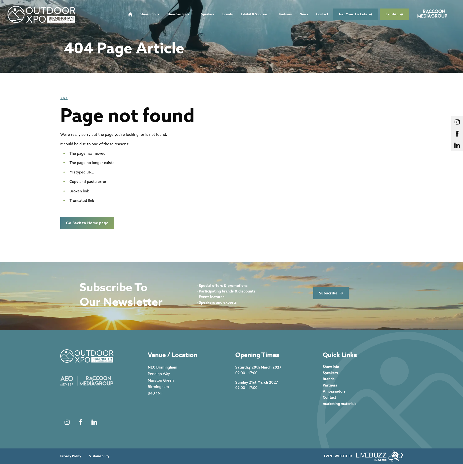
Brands (227, 14)
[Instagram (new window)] (67, 422)
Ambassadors (334, 391)
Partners (285, 14)
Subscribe (328, 293)
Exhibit (392, 14)
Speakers (207, 14)
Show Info (148, 14)
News (304, 14)
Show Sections (178, 14)
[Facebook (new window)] (81, 422)
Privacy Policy (70, 456)
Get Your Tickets (353, 14)
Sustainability (99, 456)
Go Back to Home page (87, 223)
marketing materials (339, 404)
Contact (322, 14)
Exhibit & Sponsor (254, 14)
